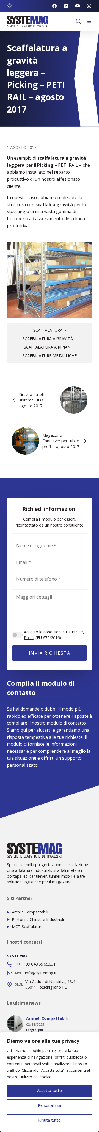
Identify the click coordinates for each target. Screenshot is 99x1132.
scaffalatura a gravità (48, 338)
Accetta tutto (49, 1090)
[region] (49, 1082)
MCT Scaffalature (27, 927)
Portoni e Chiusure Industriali (38, 919)
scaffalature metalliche (50, 355)
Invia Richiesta (49, 653)
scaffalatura (47, 330)
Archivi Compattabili (30, 912)
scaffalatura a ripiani (48, 347)
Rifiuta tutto (49, 1120)
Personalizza (49, 1105)
